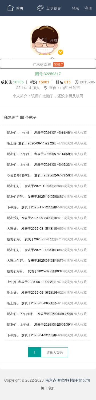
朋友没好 (13, 217)
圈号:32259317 (48, 73)
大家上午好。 (16, 260)
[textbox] (55, 352)
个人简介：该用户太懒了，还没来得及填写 (48, 95)
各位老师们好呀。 (20, 175)
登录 (75, 8)
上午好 (12, 281)
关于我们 (48, 388)
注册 (88, 8)
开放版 (51, 40)
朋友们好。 (15, 185)
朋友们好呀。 (16, 196)
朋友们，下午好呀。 (21, 313)
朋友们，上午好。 (20, 164)
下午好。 (13, 207)
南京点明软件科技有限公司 (67, 380)
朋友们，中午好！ (20, 132)
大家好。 (13, 228)
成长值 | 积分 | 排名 (48, 84)
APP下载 (19, 55)
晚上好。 (13, 292)
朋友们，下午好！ (20, 153)
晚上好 (12, 143)
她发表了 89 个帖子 (20, 117)
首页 (15, 8)
